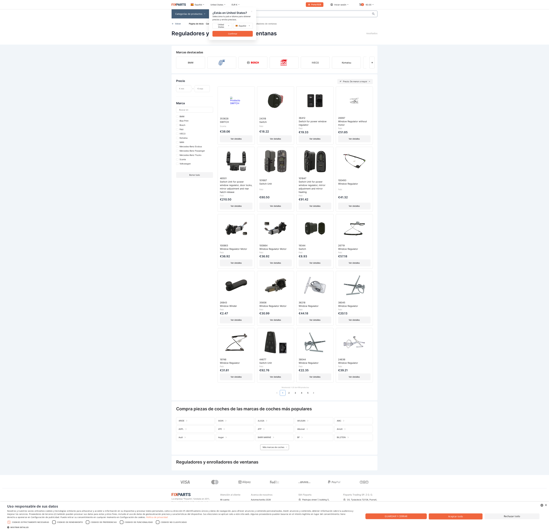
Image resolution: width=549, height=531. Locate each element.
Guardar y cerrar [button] (396, 516)
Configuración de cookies (132, 517)
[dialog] (274, 516)
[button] (180, 527)
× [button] (546, 505)
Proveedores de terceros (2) (42, 514)
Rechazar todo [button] (512, 516)
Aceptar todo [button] (455, 516)
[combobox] (541, 505)
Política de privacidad (157, 517)
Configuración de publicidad (45, 517)
